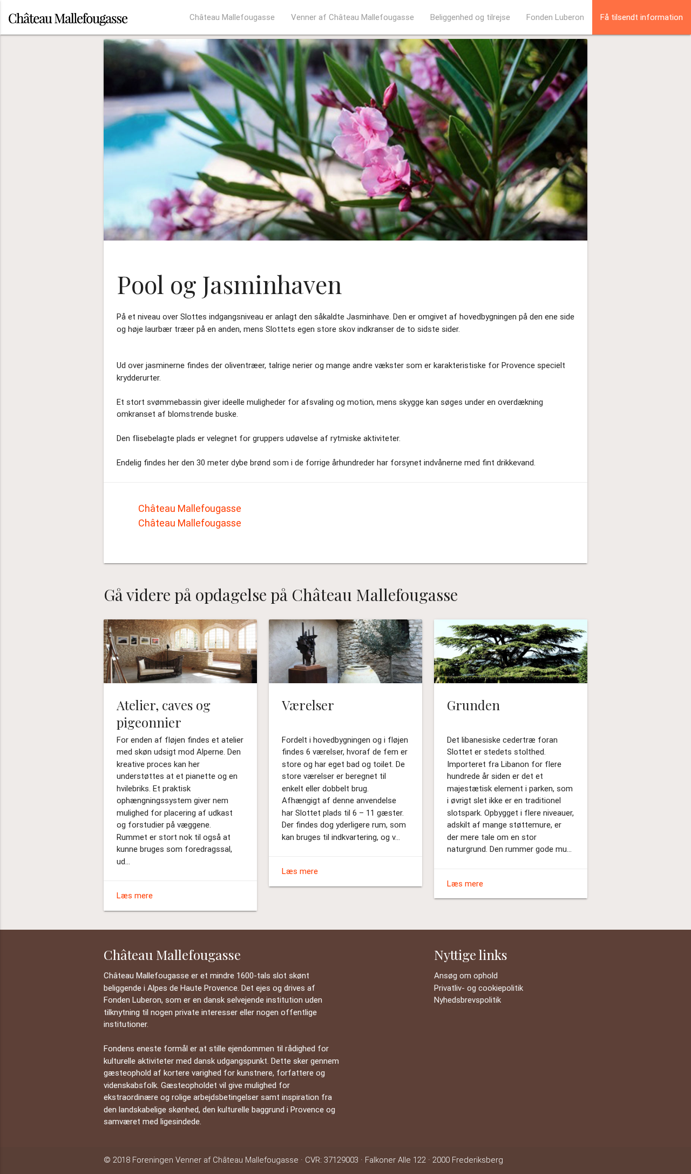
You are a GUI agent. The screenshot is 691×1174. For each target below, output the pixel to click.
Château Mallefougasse (232, 17)
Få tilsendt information (641, 17)
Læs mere (135, 895)
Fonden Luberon (555, 17)
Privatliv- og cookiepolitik (478, 988)
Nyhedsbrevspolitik (467, 1000)
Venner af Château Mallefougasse (352, 17)
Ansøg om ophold (466, 975)
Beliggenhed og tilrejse (470, 17)
